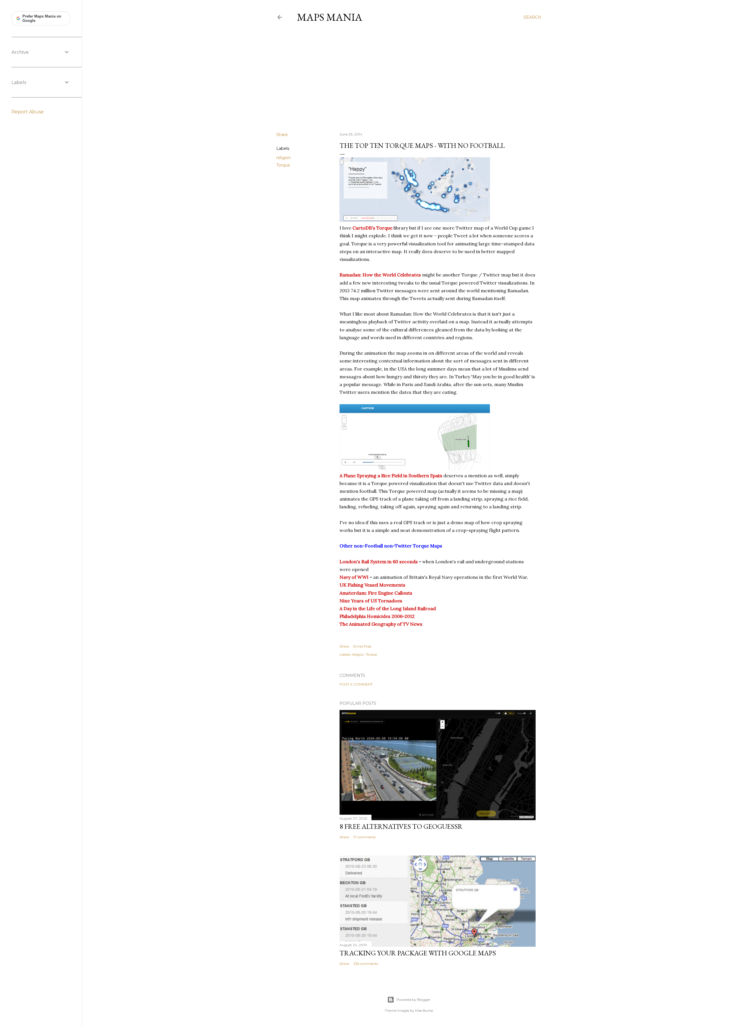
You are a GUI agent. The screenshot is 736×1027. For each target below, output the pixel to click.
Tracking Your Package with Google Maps (418, 952)
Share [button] (282, 134)
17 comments (364, 837)
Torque (283, 165)
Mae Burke (424, 1010)
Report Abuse (28, 111)
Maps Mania (329, 17)
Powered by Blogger (413, 999)
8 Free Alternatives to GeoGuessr (401, 826)
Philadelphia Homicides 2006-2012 (377, 616)
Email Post (362, 646)
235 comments (365, 963)
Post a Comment (356, 684)
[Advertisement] (408, 77)
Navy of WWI (354, 577)
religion (283, 157)
